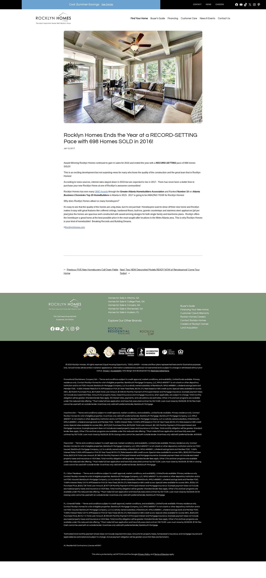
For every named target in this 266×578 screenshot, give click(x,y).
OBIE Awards (101, 191)
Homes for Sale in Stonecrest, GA (125, 309)
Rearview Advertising (160, 371)
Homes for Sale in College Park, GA (126, 301)
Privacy (106, 371)
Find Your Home (139, 18)
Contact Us (224, 18)
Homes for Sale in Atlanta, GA (123, 298)
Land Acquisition (189, 328)
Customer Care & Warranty (194, 313)
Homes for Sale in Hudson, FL (123, 312)
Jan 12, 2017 (69, 148)
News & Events (207, 18)
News (208, 4)
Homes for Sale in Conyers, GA (124, 305)
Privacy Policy (144, 554)
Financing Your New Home (194, 309)
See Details (107, 4)
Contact (197, 4)
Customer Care (189, 18)
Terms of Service (161, 554)
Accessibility (116, 371)
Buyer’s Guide (157, 18)
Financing (173, 18)
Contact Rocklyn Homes (193, 320)
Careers (220, 4)
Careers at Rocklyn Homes (194, 324)
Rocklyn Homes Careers (193, 317)
